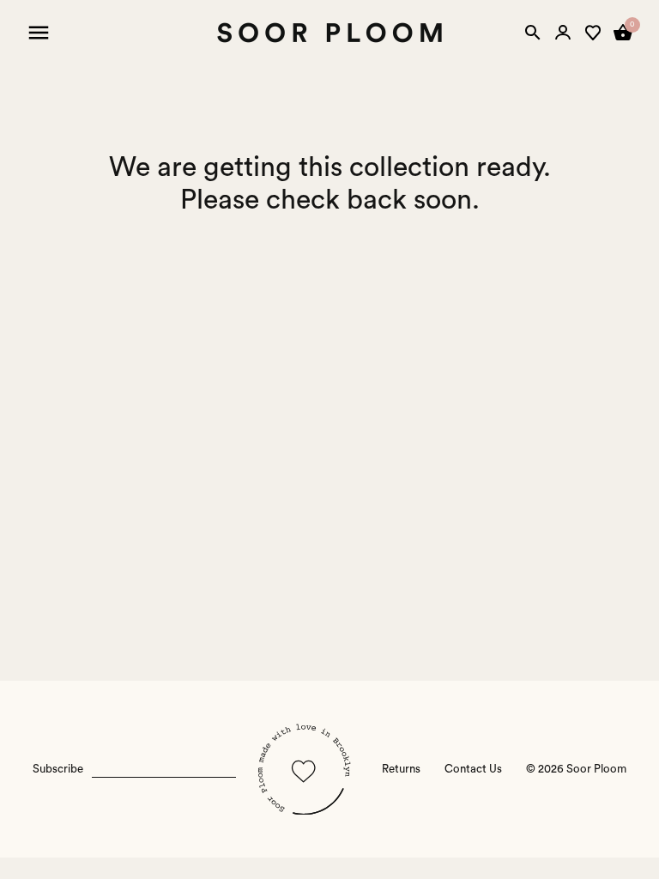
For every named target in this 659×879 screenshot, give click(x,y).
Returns (401, 769)
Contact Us (473, 769)
